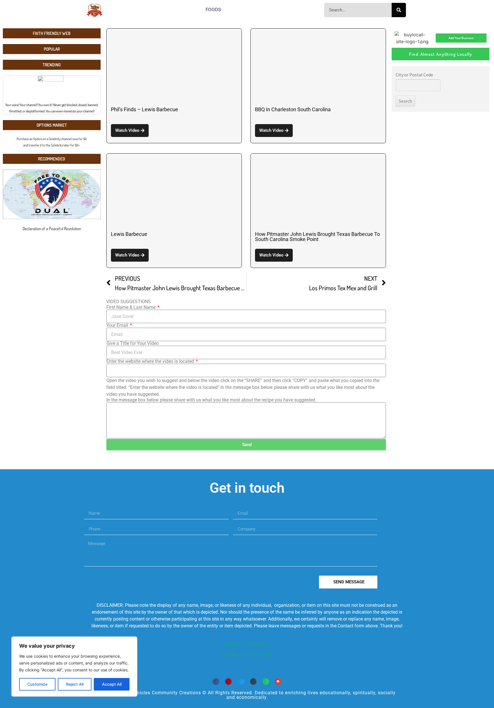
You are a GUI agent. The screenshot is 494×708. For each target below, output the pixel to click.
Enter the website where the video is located (150, 361)
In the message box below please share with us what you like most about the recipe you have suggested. (211, 400)
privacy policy (247, 644)
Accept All (111, 684)
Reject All (74, 684)
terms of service (247, 654)
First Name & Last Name (131, 307)
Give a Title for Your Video (132, 343)
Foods (213, 9)
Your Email (117, 325)
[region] (74, 667)
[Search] (399, 10)
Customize (37, 684)
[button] (216, 681)
